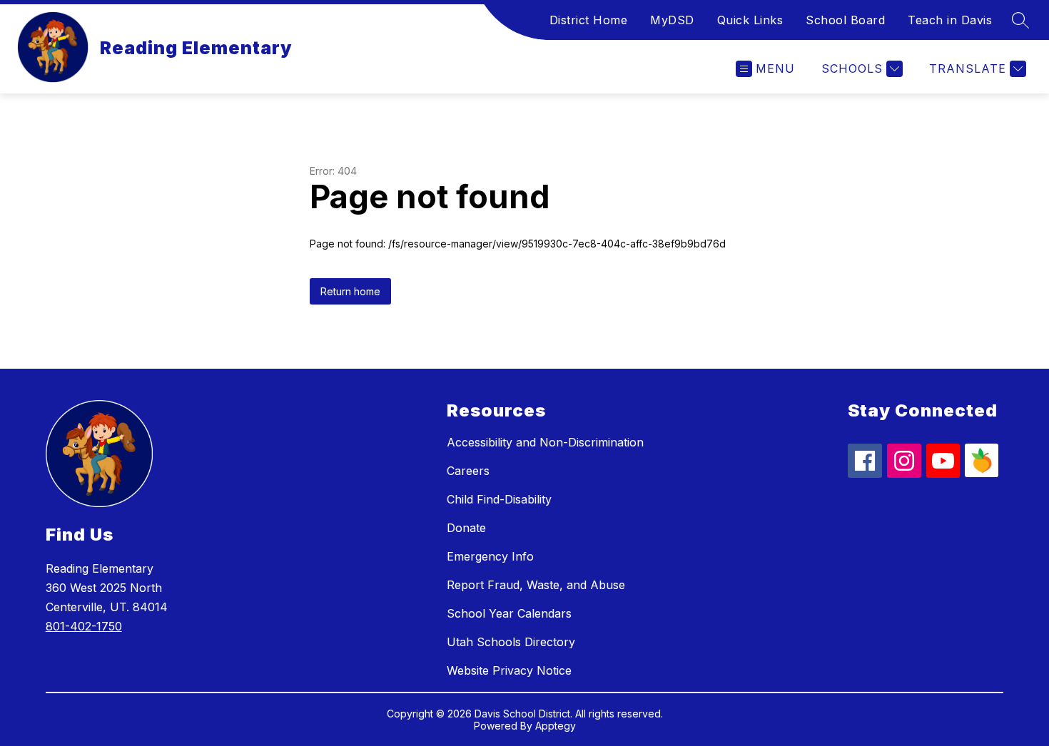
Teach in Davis (950, 20)
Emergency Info (490, 556)
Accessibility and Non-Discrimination (545, 442)
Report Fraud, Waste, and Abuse (536, 585)
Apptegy (555, 726)
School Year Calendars (509, 613)
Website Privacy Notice (509, 670)
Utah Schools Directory (511, 642)
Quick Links (750, 20)
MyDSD (672, 20)
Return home (350, 291)
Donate (466, 528)
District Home (588, 20)
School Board (845, 20)
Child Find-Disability (499, 499)
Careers (468, 471)
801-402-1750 (84, 626)
